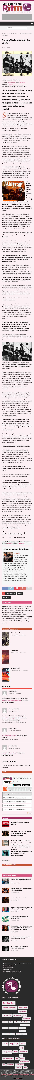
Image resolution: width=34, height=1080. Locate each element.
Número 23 (10, 544)
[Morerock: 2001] (5, 675)
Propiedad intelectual (8, 968)
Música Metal (11, 82)
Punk (15, 1052)
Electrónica (23, 1052)
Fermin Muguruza (9, 1007)
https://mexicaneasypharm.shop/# (12, 718)
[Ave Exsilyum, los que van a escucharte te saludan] (5, 948)
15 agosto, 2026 (15, 900)
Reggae (25, 1067)
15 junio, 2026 (15, 931)
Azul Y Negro (22, 1028)
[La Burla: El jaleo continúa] (5, 900)
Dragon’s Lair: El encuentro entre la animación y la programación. (21, 908)
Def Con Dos (8, 1003)
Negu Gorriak (26, 1019)
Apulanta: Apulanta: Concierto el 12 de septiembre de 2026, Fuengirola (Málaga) (21, 833)
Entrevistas (21, 544)
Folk (4, 1064)
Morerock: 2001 (15, 668)
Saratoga (24, 1033)
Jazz (17, 1058)
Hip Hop (14, 1043)
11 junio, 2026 (15, 941)
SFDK (24, 1015)
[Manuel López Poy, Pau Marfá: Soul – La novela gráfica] (5, 890)
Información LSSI (7, 970)
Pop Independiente (24, 1061)
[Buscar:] (17, 28)
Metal (22, 1043)
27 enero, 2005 (15, 653)
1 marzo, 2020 (15, 635)
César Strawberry (13, 1028)
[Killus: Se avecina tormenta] (5, 639)
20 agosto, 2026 (15, 883)
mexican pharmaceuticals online (11, 700)
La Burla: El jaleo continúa (18, 898)
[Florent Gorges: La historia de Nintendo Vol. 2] (5, 919)
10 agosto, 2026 (15, 911)
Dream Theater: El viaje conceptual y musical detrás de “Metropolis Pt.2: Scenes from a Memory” (21, 928)
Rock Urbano (18, 1067)
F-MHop (10, 84)
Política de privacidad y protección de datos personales (17, 964)
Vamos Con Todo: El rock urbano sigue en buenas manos (21, 938)
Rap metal (22, 82)
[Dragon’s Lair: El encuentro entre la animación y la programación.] (5, 909)
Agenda (5, 818)
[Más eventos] (6, 861)
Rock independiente (8, 1059)
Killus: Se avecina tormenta (19, 633)
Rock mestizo (10, 1064)
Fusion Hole (14, 651)
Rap (21, 1047)
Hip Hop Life (7, 1015)
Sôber (11, 1022)
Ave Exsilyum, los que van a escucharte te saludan (19, 947)
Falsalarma (5, 1028)
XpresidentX (17, 1015)
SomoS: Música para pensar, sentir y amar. (21, 880)
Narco (18, 80)
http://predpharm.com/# (9, 735)
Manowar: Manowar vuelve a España (20, 823)
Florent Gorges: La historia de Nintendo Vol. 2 (19, 918)
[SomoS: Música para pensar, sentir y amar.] (5, 881)
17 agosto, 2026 (15, 892)
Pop (21, 1055)
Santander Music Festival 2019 (8, 1034)
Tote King (19, 1034)
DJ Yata (5, 1022)
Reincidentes (22, 1031)
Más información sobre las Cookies (12, 972)
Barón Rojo (23, 1007)
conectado (17, 766)
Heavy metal (7, 1052)
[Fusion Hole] (5, 657)
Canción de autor (19, 1064)
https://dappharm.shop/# (9, 753)
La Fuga (17, 1022)
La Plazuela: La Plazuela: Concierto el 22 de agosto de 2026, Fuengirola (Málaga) (21, 853)
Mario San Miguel (25, 1022)
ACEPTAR (18, 1078)
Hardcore (22, 1058)
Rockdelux (22, 1012)
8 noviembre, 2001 (16, 670)
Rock (5, 1044)
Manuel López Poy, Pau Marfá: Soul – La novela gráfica (21, 889)
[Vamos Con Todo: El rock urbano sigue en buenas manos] (5, 939)
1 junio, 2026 (15, 950)
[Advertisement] (18, 16)
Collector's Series (25, 1025)
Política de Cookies (8, 966)
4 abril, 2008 (6, 48)
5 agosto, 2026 (15, 920)
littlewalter (23, 635)
